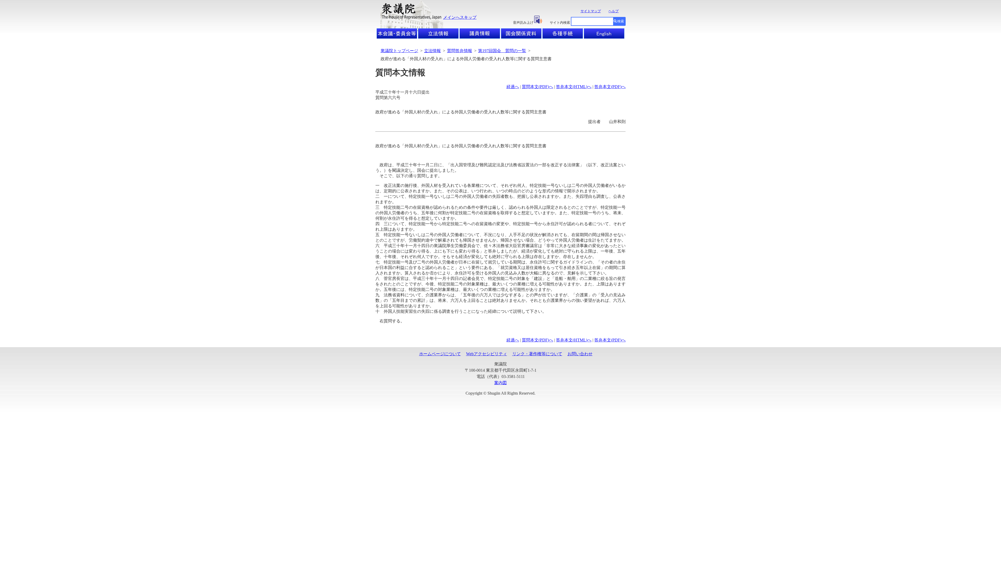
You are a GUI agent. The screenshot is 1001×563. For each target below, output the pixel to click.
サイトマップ (591, 11)
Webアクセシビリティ (486, 354)
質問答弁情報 (459, 50)
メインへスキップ (460, 17)
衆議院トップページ (399, 50)
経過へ (512, 86)
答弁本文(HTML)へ (573, 86)
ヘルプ (613, 11)
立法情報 (432, 50)
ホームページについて (440, 354)
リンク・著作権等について (537, 354)
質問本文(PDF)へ (537, 86)
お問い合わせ (580, 354)
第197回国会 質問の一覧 (502, 50)
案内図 (500, 383)
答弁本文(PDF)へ (610, 86)
